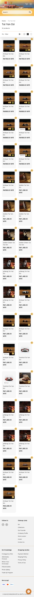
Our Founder (22, 530)
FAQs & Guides (6, 567)
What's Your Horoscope (5, 563)
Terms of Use (22, 563)
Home (4, 21)
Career (20, 539)
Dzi (19, 524)
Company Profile (23, 533)
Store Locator (22, 536)
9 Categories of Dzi (7, 554)
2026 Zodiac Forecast (5, 558)
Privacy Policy (22, 560)
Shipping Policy (22, 557)
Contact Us (21, 542)
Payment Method (23, 554)
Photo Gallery (6, 569)
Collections (21, 527)
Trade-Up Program (7, 572)
